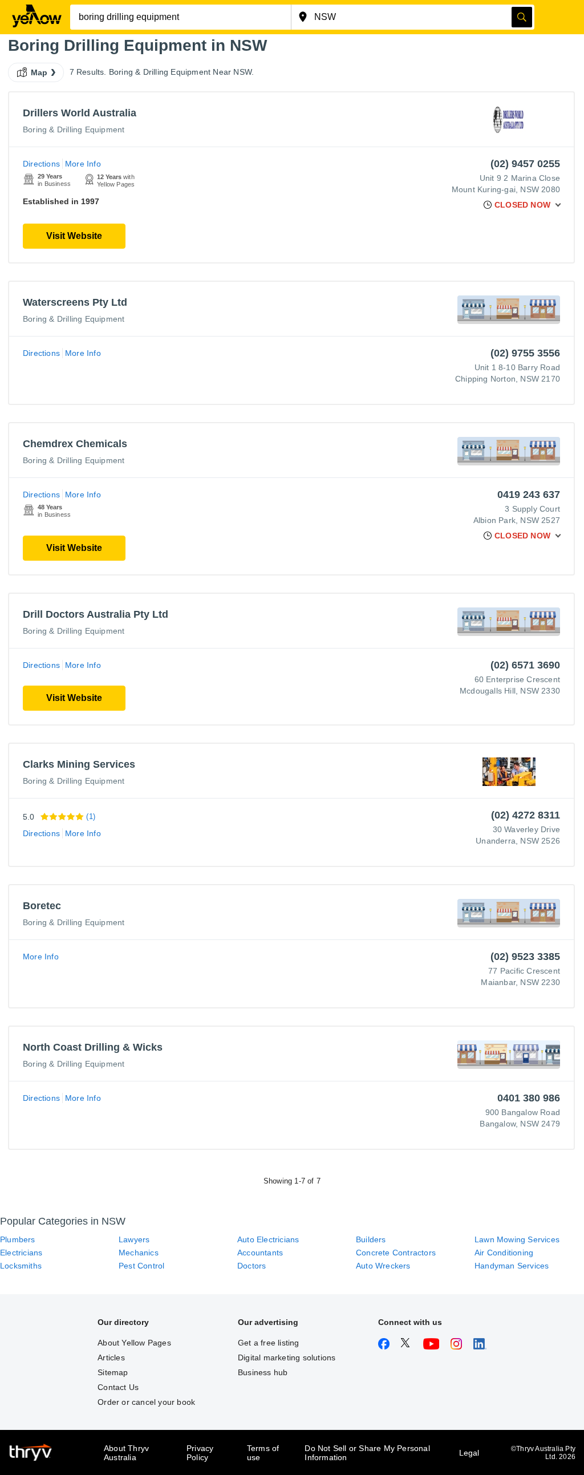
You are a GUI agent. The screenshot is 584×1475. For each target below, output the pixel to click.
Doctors (251, 1265)
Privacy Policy (199, 1453)
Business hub (262, 1372)
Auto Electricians (268, 1239)
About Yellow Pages (134, 1342)
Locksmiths (21, 1265)
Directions (41, 163)
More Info (83, 163)
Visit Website (74, 236)
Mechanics (139, 1252)
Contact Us (118, 1387)
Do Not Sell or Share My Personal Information (367, 1453)
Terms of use (263, 1453)
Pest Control (141, 1265)
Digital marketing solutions (286, 1357)
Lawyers (134, 1239)
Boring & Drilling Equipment (73, 129)
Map (39, 72)
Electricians (21, 1252)
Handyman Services (511, 1265)
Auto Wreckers (383, 1265)
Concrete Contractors (396, 1252)
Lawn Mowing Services (516, 1239)
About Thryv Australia (126, 1453)
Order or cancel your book (146, 1402)
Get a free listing (268, 1342)
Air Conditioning (503, 1252)
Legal (469, 1452)
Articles (111, 1357)
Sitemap (113, 1372)
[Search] (522, 17)
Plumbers (17, 1239)
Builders (371, 1239)
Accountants (260, 1252)
